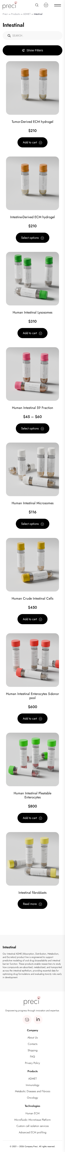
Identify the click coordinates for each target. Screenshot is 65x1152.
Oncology (32, 1098)
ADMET (32, 1079)
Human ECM (33, 1113)
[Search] (36, 5)
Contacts (32, 1044)
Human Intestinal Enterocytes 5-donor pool (32, 695)
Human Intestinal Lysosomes (32, 312)
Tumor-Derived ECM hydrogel (32, 121)
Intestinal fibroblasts (32, 892)
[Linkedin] (38, 1019)
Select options (30, 238)
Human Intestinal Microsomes (33, 503)
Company (32, 1030)
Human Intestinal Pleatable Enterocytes (32, 795)
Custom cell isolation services (32, 1126)
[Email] (27, 1019)
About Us (33, 1037)
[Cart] (46, 5)
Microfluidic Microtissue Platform (32, 1120)
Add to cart (30, 142)
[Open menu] (57, 5)
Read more (30, 904)
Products (33, 1071)
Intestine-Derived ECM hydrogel (32, 217)
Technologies (32, 1106)
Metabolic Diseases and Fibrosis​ (32, 1091)
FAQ (32, 1056)
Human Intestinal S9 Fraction (32, 407)
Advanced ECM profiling (32, 1132)
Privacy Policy (32, 1063)
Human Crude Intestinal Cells (32, 598)
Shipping (33, 1050)
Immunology (32, 1085)
